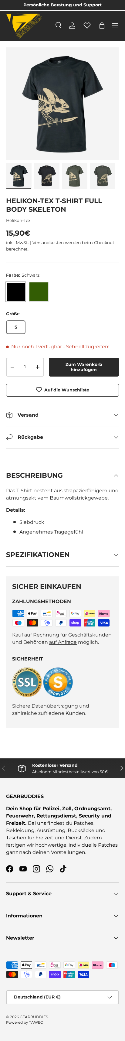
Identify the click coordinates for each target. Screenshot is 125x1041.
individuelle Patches (93, 845)
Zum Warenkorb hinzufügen (84, 367)
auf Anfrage (63, 642)
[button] (102, 25)
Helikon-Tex (18, 220)
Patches (83, 823)
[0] (87, 29)
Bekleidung (20, 830)
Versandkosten (48, 242)
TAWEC (36, 1022)
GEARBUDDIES (34, 1017)
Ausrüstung (51, 830)
